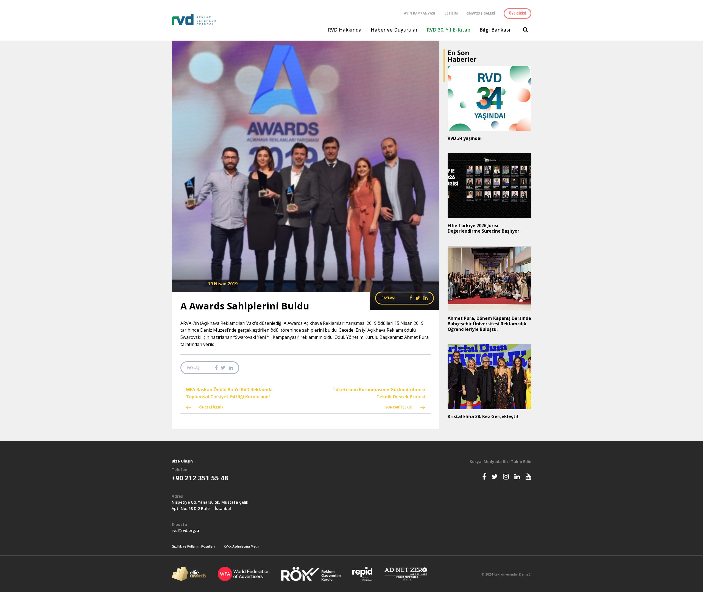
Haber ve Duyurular (394, 29)
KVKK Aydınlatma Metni (242, 546)
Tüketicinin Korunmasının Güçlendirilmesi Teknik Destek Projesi (379, 393)
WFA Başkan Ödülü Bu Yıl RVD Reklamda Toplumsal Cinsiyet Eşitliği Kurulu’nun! (229, 393)
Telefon (179, 469)
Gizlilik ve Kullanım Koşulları (193, 546)
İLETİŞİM (450, 13)
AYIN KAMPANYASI (419, 13)
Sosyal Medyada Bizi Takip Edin (500, 461)
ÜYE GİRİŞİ (517, 13)
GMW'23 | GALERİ (480, 13)
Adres (177, 496)
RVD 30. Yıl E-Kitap (448, 29)
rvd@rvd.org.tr (186, 530)
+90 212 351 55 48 (200, 477)
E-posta (179, 524)
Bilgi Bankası (494, 29)
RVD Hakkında (345, 29)
